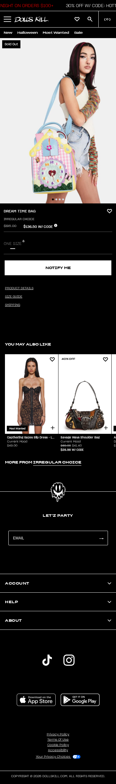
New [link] (8, 33)
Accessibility (58, 750)
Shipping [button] (12, 305)
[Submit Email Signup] (101, 538)
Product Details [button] (19, 288)
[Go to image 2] (56, 199)
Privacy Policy (58, 734)
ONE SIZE (13, 244)
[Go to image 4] (63, 199)
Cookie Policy (58, 745)
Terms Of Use (58, 739)
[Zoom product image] (58, 120)
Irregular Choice (19, 219)
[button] (7, 19)
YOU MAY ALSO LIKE (28, 344)
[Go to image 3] (60, 199)
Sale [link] (78, 33)
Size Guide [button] (13, 296)
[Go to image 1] (53, 199)
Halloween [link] (27, 33)
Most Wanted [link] (56, 33)
